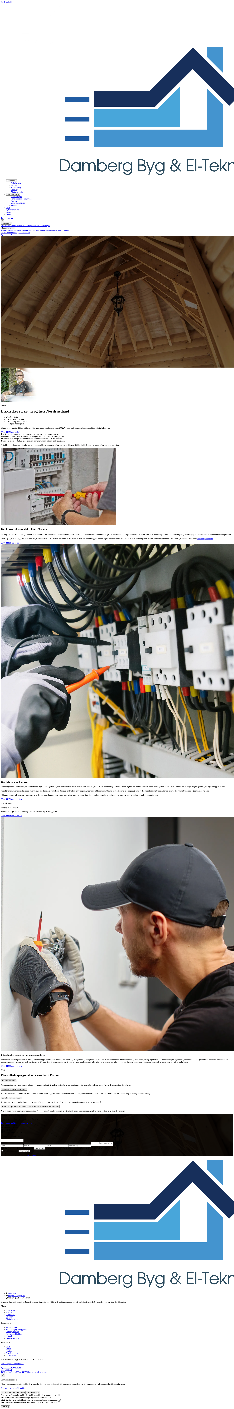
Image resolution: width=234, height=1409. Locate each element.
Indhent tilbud (6, 1370)
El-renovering (16, 187)
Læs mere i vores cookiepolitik (13, 1388)
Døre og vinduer (17, 201)
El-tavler (14, 185)
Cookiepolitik (11, 1355)
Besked (18, 1368)
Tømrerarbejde (16, 197)
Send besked (15, 432)
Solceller (14, 190)
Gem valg (5, 1407)
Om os (8, 212)
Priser (8, 208)
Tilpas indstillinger (33, 1392)
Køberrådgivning (12, 210)
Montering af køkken (19, 203)
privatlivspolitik (33, 1155)
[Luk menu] (2, 220)
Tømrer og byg (12, 194)
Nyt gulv (14, 205)
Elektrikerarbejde (17, 183)
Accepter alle (6, 1392)
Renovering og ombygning (21, 199)
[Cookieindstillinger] (3, 1375)
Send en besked (16, 543)
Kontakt (9, 214)
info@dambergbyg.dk (23, 1123)
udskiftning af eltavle (205, 539)
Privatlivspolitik (12, 1353)
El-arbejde (10, 181)
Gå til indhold (6, 2)
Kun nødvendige (19, 1392)
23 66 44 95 (8, 218)
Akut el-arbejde (17, 192)
